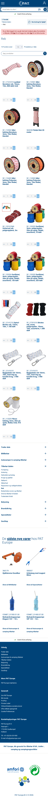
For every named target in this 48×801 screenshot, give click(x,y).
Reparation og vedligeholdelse (11, 486)
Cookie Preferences (7, 711)
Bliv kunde (4, 698)
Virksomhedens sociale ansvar (11, 706)
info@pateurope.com (13, 738)
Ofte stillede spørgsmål (9, 709)
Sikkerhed (4, 483)
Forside (5, 19)
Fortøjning (4, 470)
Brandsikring (5, 665)
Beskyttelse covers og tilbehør (11, 491)
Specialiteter (5, 668)
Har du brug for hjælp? (39, 22)
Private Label (5, 703)
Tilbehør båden (6, 22)
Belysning (4, 662)
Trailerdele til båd (7, 496)
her (14, 33)
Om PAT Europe (6, 695)
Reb (2, 488)
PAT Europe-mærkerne (9, 683)
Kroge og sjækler (7, 478)
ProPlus (4, 701)
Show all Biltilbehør (9, 585)
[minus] (4, 100)
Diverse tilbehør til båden (9, 494)
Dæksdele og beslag (8, 475)
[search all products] (45, 9)
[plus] (11, 100)
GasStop (4, 670)
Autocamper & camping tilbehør (12, 657)
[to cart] (14, 100)
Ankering (4, 472)
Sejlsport (4, 480)
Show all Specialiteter (34, 585)
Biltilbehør (4, 654)
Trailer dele (4, 652)
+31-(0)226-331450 (10, 735)
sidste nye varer (19, 539)
